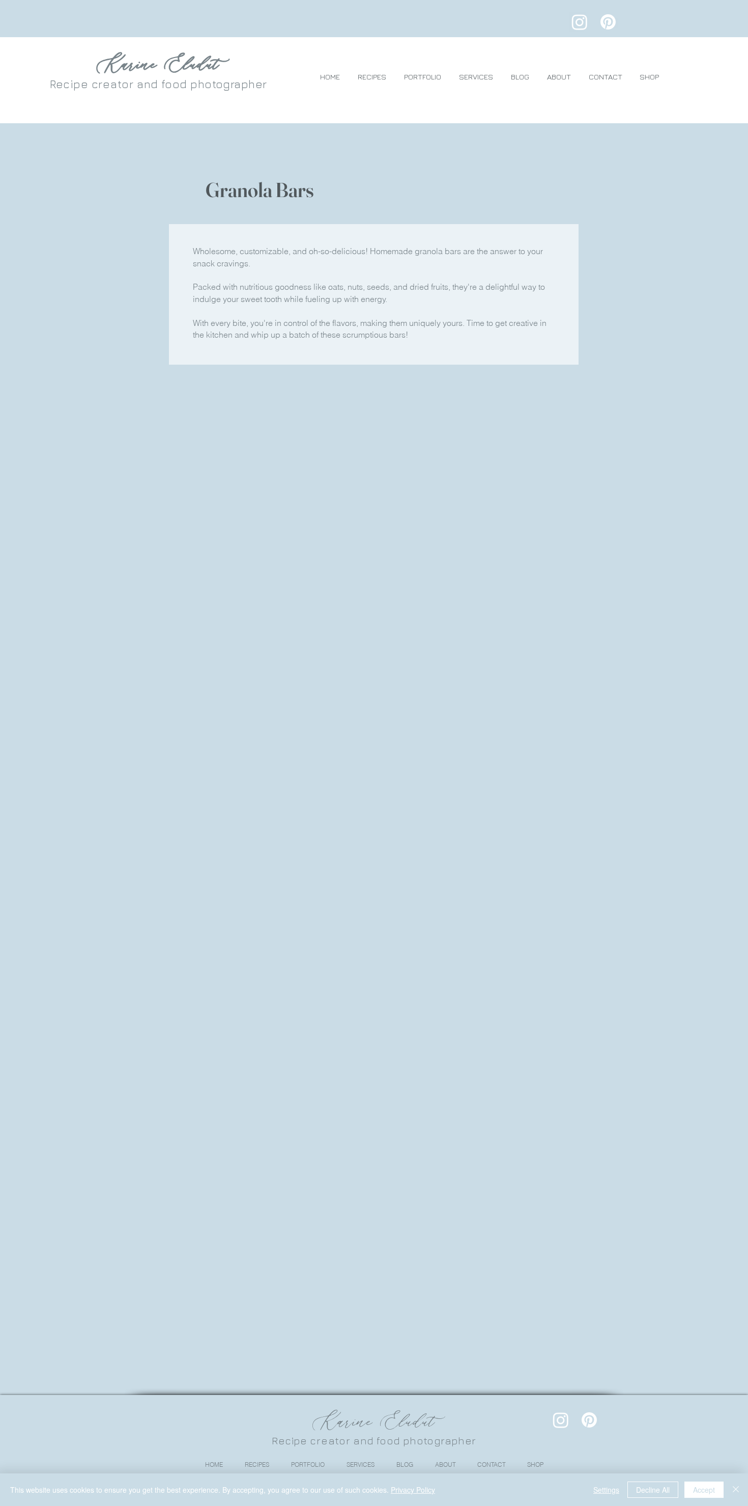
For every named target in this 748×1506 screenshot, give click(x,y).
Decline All (653, 1490)
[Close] (736, 1490)
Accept (704, 1490)
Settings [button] (606, 1490)
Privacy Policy (413, 1490)
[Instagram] (579, 22)
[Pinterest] (608, 22)
